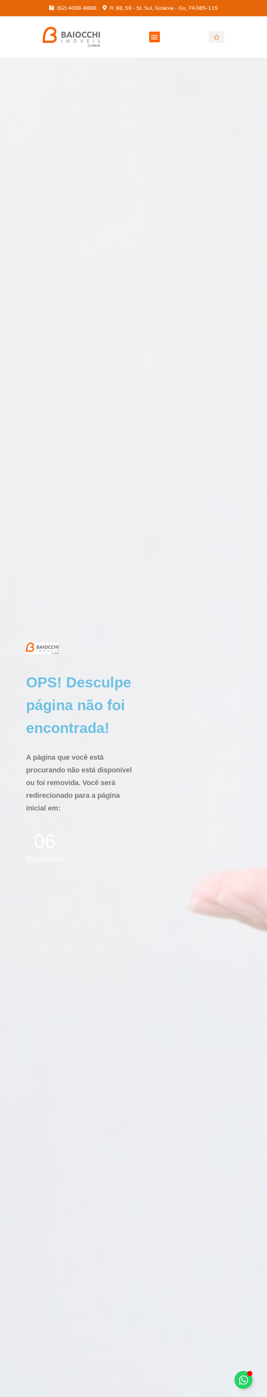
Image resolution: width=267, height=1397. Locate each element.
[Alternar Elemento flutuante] (243, 1380)
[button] (154, 37)
